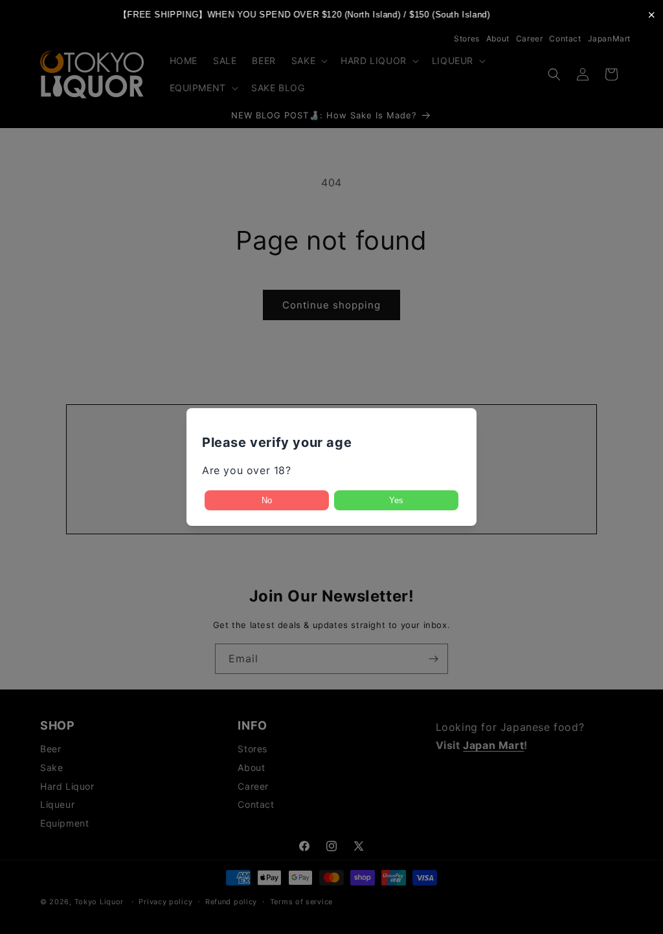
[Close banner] (651, 14)
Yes (396, 500)
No (267, 500)
